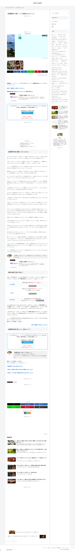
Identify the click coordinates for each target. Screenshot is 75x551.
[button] (44, 72)
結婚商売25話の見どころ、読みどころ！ (27, 146)
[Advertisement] (27, 78)
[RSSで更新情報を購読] (30, 413)
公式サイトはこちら (32, 293)
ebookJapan (12, 299)
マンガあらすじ (48, 547)
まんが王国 (12, 284)
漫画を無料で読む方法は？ (25, 144)
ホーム (44, 547)
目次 (26, 140)
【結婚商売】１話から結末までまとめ (15, 366)
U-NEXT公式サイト (27, 112)
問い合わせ (54, 547)
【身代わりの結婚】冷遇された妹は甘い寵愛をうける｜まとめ (20, 369)
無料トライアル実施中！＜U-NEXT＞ (14, 321)
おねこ (59, 137)
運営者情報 (58, 547)
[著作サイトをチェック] (25, 413)
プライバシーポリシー (65, 547)
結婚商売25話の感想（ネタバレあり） (27, 143)
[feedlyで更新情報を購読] (27, 413)
